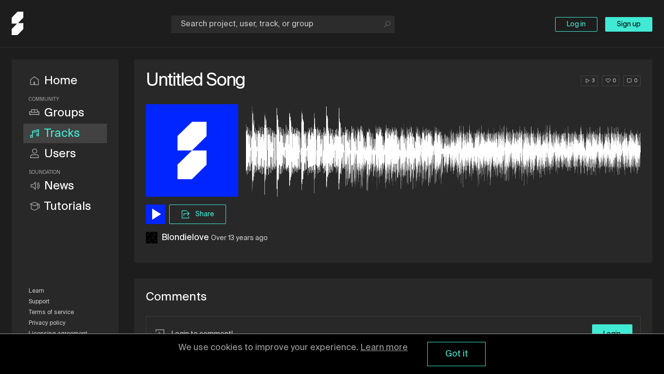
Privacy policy (47, 323)
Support (39, 302)
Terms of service (51, 313)
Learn (36, 291)
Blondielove (185, 238)
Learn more (384, 347)
